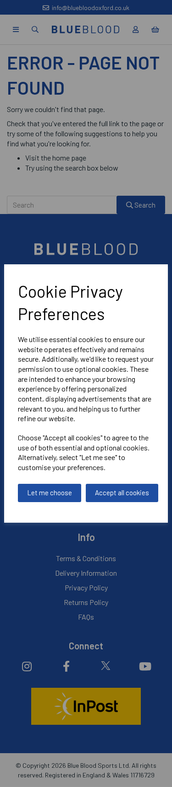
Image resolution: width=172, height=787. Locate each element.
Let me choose (49, 492)
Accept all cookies (122, 492)
